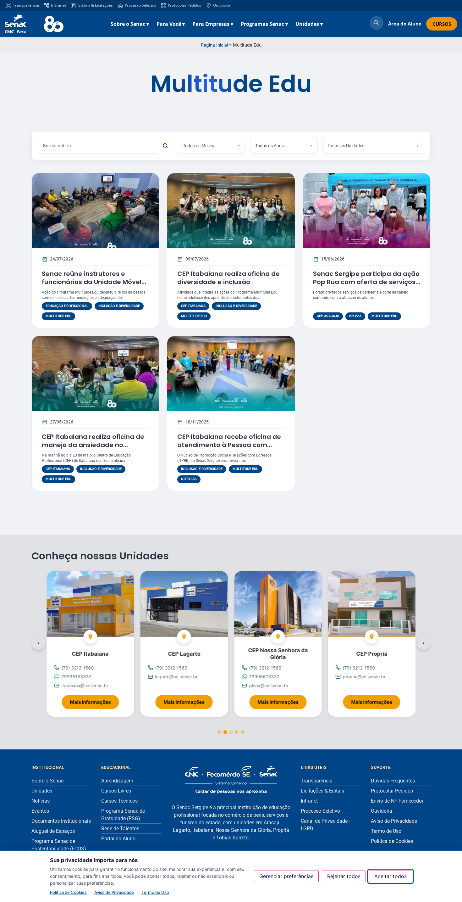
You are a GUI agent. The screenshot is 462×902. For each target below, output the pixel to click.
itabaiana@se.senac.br (84, 685)
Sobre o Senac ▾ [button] (130, 23)
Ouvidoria (221, 5)
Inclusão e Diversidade (119, 306)
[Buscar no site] (376, 24)
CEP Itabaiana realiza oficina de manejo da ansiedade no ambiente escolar (93, 444)
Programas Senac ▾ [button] (264, 23)
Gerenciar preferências (286, 876)
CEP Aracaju (328, 316)
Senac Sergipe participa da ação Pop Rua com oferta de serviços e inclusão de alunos (366, 281)
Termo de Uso (155, 892)
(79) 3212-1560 (77, 667)
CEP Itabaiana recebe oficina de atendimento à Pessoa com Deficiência (229, 444)
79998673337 (264, 676)
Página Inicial (214, 45)
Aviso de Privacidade (114, 892)
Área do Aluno (404, 23)
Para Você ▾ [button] (171, 23)
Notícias (189, 479)
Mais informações (94, 700)
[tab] (219, 732)
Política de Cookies (68, 892)
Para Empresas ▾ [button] (212, 23)
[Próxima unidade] (424, 643)
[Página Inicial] (231, 779)
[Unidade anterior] (38, 643)
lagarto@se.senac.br (176, 676)
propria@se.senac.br (364, 676)
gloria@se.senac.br (268, 685)
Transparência (26, 5)
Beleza (355, 316)
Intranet (58, 5)
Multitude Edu (58, 316)
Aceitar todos (390, 876)
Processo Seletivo (140, 5)
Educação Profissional (67, 306)
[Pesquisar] (165, 146)
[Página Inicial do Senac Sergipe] (34, 23)
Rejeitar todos (343, 876)
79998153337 (76, 676)
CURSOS (441, 24)
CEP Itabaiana (193, 306)
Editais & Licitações (95, 5)
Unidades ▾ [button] (309, 23)
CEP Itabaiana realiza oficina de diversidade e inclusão (228, 277)
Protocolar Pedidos (184, 5)
